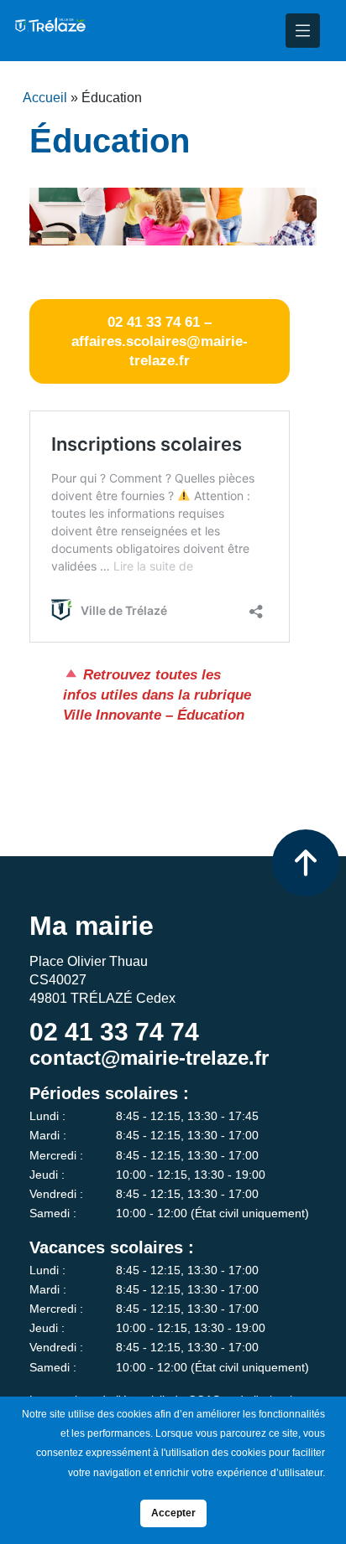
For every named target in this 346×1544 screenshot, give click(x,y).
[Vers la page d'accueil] (49, 30)
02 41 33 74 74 (114, 1031)
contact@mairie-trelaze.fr (149, 1057)
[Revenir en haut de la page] (305, 862)
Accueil (45, 97)
